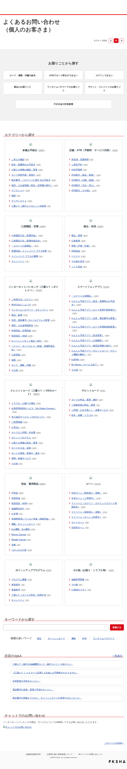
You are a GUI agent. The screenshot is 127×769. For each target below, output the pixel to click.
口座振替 (78, 240)
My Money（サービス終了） (87, 364)
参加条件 (18, 584)
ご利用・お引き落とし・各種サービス (92, 410)
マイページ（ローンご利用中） (88, 517)
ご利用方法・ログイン (25, 299)
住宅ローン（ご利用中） (86, 498)
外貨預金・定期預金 (24, 330)
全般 (15, 544)
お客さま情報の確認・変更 (27, 169)
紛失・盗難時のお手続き (26, 164)
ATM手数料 (79, 169)
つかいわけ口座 (21, 550)
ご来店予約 (79, 164)
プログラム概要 (21, 579)
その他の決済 (80, 261)
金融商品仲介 (20, 508)
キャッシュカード (56, 638)
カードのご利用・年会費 (26, 432)
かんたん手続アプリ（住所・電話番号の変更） (94, 320)
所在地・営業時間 (82, 159)
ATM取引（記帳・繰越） (85, 180)
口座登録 (18, 354)
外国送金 (78, 251)
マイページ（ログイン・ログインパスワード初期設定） (94, 505)
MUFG (15, 7)
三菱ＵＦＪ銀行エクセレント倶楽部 (31, 206)
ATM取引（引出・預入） (85, 185)
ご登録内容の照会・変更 (85, 405)
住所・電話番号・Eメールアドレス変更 (33, 320)
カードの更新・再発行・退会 (28, 453)
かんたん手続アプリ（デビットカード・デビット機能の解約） (94, 352)
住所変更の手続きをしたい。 (27, 681)
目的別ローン (80, 527)
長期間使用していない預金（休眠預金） (33, 519)
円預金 (17, 493)
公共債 (17, 513)
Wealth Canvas (21, 539)
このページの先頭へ (114, 743)
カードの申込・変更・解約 (87, 399)
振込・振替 (79, 235)
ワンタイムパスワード (104, 638)
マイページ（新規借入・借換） (89, 512)
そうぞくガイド (21, 201)
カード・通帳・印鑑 (23, 365)
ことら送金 (79, 266)
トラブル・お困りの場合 (26, 403)
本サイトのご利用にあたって (90, 754)
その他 (17, 370)
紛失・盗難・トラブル (84, 415)
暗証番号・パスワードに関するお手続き (33, 180)
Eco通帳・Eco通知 (23, 529)
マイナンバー (20, 190)
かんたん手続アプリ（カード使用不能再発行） (94, 311)
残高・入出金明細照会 (25, 325)
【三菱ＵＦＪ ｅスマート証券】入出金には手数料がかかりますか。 (45, 672)
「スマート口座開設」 (25, 246)
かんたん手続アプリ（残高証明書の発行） (94, 345)
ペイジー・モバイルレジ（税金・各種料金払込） (33, 348)
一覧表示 (117, 656)
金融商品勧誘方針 (33, 754)
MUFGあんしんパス (24, 304)
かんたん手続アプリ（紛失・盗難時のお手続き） (93, 303)
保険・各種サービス (24, 458)
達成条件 (18, 589)
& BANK (78, 359)
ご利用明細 (19, 422)
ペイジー (78, 256)
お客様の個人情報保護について (60, 754)
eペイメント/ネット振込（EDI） (29, 341)
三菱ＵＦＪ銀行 (113, 7)
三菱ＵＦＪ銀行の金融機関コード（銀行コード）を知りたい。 (43, 664)
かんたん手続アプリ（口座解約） (90, 340)
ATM (84, 638)
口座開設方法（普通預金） (27, 235)
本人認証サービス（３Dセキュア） (31, 417)
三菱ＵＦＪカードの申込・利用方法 (31, 595)
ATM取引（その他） (84, 190)
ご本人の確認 (20, 159)
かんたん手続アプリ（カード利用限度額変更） (94, 328)
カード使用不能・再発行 (26, 175)
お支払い (18, 427)
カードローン (80, 522)
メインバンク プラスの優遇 (27, 256)
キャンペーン (20, 261)
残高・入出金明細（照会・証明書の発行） (34, 185)
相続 (15, 195)
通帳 (73, 638)
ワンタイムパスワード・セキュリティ (32, 310)
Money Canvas (21, 534)
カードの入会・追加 (24, 448)
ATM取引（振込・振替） (86, 175)
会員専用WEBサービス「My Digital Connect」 (33, 410)
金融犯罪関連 (80, 579)
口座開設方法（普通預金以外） (29, 240)
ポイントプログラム (24, 437)
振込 (39, 638)
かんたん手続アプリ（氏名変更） (90, 335)
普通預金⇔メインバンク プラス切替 (31, 251)
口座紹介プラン (81, 589)
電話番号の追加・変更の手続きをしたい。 (33, 689)
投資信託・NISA (22, 336)
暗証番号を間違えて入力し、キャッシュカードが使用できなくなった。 (47, 698)
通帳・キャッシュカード (26, 524)
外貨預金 (18, 498)
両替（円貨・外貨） (83, 246)
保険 (16, 360)
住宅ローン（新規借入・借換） (89, 493)
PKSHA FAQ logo (117, 762)
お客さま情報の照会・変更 (27, 443)
